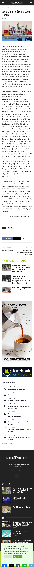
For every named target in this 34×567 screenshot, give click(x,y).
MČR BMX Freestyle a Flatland (17, 400)
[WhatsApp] (24, 565)
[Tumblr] (18, 565)
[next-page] (6, 297)
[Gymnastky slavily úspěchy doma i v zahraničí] (6, 290)
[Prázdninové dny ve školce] (6, 509)
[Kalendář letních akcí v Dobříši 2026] (6, 533)
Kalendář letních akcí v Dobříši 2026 (19, 532)
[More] (24, 238)
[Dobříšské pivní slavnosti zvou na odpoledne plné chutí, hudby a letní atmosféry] (6, 524)
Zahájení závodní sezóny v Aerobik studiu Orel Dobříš (24, 252)
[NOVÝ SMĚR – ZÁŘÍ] (6, 500)
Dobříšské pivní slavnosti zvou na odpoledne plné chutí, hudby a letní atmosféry (22, 523)
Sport (8, 7)
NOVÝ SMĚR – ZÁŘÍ (19, 497)
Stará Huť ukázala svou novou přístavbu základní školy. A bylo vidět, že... (22, 490)
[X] (11, 565)
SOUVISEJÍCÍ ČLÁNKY (8, 261)
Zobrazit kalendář (7, 444)
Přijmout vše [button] (17, 557)
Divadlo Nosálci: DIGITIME (16, 389)
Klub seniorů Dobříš (8, 250)
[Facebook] (17, 476)
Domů (3, 7)
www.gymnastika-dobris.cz (11, 184)
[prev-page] (3, 297)
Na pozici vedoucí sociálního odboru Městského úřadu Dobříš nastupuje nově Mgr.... (22, 542)
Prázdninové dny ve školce (21, 507)
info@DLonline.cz (22, 471)
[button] (3, 2)
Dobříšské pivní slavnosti (16, 395)
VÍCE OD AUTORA (21, 261)
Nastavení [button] (8, 557)
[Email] (31, 565)
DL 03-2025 (10, 227)
